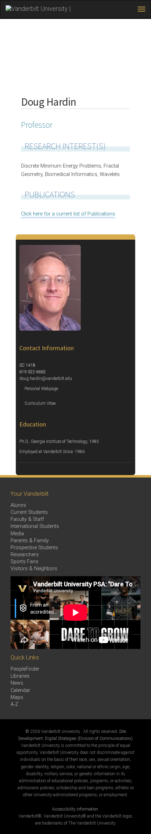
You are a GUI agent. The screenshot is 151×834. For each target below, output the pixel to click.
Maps (17, 697)
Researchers (25, 555)
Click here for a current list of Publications (68, 214)
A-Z (14, 704)
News (17, 683)
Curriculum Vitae (40, 403)
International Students (35, 526)
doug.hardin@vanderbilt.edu (45, 378)
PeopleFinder (25, 669)
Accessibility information (75, 809)
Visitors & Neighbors (34, 569)
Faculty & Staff (27, 519)
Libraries (20, 676)
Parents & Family (30, 541)
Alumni (18, 505)
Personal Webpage (41, 388)
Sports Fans (24, 562)
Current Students (29, 512)
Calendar (20, 690)
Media (17, 534)
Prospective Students (34, 548)
